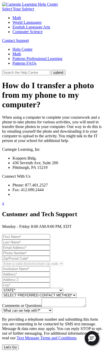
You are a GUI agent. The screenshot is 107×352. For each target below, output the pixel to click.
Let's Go (10, 347)
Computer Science (27, 31)
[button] (92, 338)
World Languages (27, 22)
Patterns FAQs (24, 63)
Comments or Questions (22, 305)
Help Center (22, 49)
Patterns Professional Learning (37, 58)
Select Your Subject (18, 9)
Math (16, 18)
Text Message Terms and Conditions (46, 338)
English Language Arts (31, 27)
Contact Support (15, 40)
